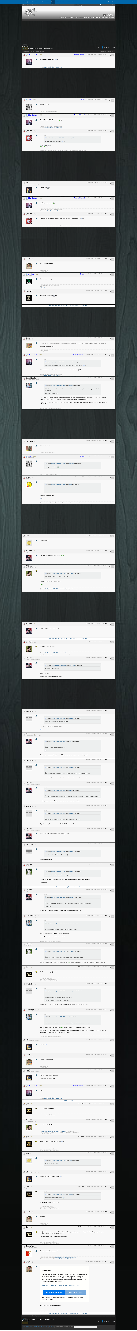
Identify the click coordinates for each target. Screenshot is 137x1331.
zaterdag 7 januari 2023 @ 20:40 (92, 1261)
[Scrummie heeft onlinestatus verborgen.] (24, 551)
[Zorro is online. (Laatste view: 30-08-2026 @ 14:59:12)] (24, 968)
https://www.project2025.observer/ (66, 1258)
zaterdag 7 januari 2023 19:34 (58, 851)
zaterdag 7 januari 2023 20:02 (58, 1016)
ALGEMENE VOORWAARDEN (40, 1327)
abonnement (26, 51)
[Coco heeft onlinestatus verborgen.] (24, 100)
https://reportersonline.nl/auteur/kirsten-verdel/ (65, 1257)
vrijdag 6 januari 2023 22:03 (57, 361)
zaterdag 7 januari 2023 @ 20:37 (93, 1245)
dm (73, 2)
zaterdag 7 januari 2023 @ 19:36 (93, 843)
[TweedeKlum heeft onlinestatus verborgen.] (24, 1247)
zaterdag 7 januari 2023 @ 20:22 (93, 1069)
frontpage (25, 2)
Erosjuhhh (29, 130)
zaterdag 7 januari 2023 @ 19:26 (93, 805)
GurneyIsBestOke (31, 378)
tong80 (28, 477)
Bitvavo (42, 51)
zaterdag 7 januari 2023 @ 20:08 (93, 1009)
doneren (105, 4)
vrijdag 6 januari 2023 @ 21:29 (93, 114)
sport (31, 2)
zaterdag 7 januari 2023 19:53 (58, 951)
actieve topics (102, 51)
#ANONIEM (29, 711)
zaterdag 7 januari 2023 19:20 (58, 767)
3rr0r (27, 536)
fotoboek (58, 2)
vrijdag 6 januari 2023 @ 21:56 (93, 197)
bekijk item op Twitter (75, 1292)
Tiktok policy (54, 1285)
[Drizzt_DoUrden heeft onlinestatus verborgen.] (24, 55)
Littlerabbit (29, 864)
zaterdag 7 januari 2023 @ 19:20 (93, 733)
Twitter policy (45, 1285)
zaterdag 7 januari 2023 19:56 (58, 991)
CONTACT (51, 1327)
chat (64, 2)
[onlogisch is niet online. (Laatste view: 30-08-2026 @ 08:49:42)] (24, 275)
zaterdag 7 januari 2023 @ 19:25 (93, 782)
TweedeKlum (30, 1246)
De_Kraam (29, 441)
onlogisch (31, 274)
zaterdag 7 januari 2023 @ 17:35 (93, 440)
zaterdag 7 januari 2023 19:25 (58, 813)
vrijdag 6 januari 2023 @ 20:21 (93, 99)
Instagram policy (63, 1285)
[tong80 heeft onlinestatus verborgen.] (24, 478)
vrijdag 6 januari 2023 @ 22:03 (93, 213)
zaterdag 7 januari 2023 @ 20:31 (93, 1211)
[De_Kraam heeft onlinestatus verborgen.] (24, 441)
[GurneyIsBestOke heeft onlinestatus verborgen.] (24, 379)
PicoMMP (29, 291)
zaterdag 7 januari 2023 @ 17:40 (93, 455)
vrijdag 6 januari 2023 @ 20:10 (93, 54)
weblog (47, 2)
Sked (70, 741)
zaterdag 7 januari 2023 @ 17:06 (93, 337)
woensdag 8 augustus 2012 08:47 (50, 588)
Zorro (27, 967)
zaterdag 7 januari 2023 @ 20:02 (93, 983)
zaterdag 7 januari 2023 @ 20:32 (93, 1226)
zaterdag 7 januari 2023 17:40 (58, 484)
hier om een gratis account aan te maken (54, 4)
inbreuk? (111, 4)
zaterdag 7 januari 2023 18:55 (58, 573)
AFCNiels (29, 566)
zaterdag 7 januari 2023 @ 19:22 (93, 759)
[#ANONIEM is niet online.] (24, 711)
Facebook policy (74, 1285)
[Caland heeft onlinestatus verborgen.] (24, 259)
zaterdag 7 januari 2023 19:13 (59, 665)
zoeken (69, 2)
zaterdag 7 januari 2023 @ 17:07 (93, 354)
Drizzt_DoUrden (32, 54)
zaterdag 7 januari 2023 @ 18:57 (93, 565)
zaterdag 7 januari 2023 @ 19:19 (93, 657)
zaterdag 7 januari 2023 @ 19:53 (93, 889)
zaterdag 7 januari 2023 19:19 (58, 741)
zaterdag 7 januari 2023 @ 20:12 (93, 1039)
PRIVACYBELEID (27, 1327)
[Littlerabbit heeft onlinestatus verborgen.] (24, 865)
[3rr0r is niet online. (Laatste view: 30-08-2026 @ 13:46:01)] (24, 536)
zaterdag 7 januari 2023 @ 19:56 (93, 915)
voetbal (28, 46)
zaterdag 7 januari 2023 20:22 (58, 1160)
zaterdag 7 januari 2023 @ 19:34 (93, 828)
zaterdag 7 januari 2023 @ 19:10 (93, 623)
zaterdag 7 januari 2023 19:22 (58, 790)
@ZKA (69, 962)
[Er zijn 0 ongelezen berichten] (109, 2)
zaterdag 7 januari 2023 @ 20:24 (93, 1186)
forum (52, 2)
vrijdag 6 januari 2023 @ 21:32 (93, 130)
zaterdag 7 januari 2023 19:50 (58, 897)
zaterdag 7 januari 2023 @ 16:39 (93, 290)
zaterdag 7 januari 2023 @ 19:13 (93, 641)
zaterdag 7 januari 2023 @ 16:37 (93, 273)
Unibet (32, 51)
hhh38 (28, 182)
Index (23, 46)
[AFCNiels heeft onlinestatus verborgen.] (24, 567)
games (36, 2)
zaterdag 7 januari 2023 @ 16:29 (93, 258)
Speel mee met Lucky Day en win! (57, 305)
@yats (41, 584)
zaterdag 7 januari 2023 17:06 (58, 385)
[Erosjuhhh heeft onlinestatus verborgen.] (24, 131)
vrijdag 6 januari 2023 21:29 (57, 137)
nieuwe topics (110, 51)
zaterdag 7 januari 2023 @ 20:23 (93, 1119)
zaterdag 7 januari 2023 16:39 (58, 463)
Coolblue (37, 51)
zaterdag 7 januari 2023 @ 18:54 (93, 535)
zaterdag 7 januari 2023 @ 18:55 (93, 550)
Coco (29, 99)
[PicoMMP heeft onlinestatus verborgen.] (24, 291)
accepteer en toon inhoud (54, 1292)
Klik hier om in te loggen (38, 4)
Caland (28, 258)
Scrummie (29, 550)
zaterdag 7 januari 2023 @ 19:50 (93, 863)
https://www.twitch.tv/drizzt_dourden (53, 67)
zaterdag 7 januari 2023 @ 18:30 (93, 476)
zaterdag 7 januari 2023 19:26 (58, 923)
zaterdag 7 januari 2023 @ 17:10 (93, 377)
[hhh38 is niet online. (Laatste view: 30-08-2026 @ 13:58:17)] (24, 183)
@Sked (62, 555)
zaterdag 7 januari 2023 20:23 (58, 1194)
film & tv (42, 2)
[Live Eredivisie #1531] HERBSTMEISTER (38, 48)
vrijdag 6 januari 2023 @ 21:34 (93, 182)
